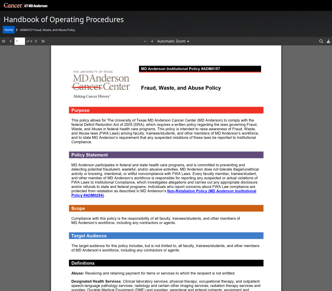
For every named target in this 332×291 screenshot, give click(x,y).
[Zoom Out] (145, 41)
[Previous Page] (10, 41)
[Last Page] (43, 41)
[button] (24, 5)
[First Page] (3, 41)
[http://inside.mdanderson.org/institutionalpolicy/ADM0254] (212, 191)
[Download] (328, 41)
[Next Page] (35, 41)
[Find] (321, 41)
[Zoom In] (152, 41)
